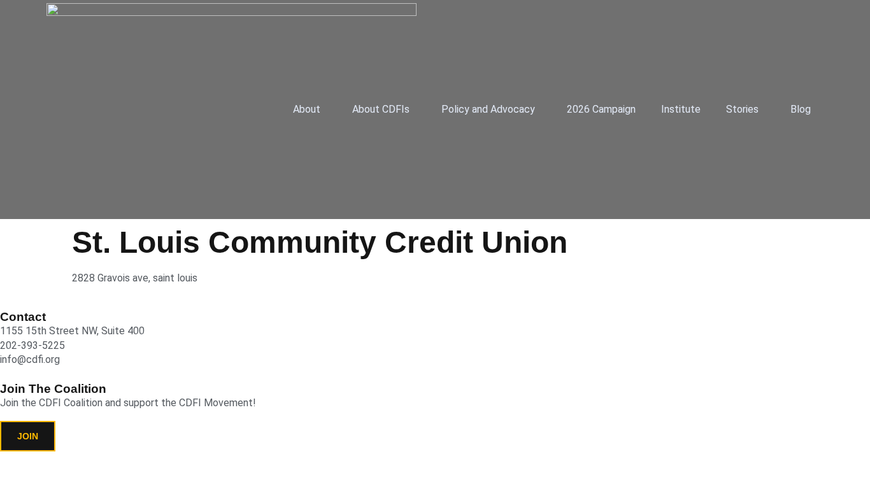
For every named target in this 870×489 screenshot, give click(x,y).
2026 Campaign (601, 109)
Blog (800, 109)
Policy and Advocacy (488, 109)
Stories (742, 109)
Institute (681, 109)
